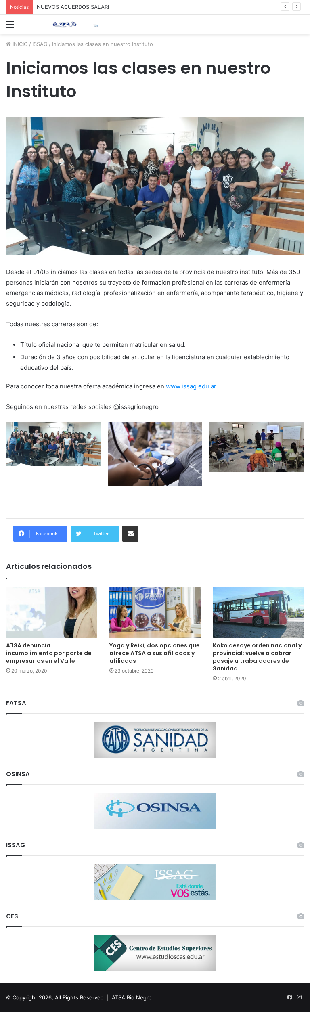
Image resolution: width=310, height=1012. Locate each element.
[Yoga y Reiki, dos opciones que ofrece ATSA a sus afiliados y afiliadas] (155, 612)
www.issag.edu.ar (191, 386)
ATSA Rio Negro (132, 997)
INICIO (19, 44)
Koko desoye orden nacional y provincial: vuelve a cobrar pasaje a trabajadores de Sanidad (257, 657)
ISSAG (40, 44)
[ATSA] (64, 24)
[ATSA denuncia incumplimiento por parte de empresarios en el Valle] (51, 612)
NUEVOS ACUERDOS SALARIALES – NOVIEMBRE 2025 (105, 7)
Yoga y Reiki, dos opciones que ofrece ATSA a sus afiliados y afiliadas (154, 653)
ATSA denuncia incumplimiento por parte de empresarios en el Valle (49, 653)
